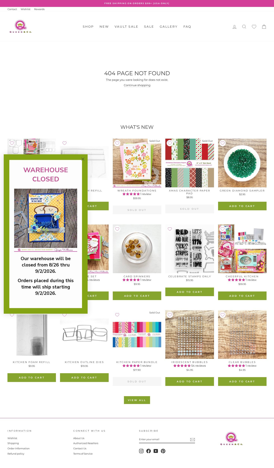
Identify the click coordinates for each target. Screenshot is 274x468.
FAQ (187, 26)
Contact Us (79, 448)
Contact (12, 9)
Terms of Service (83, 453)
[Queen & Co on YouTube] (156, 451)
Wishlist (25, 9)
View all (137, 400)
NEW (104, 26)
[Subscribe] (192, 439)
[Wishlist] (254, 26)
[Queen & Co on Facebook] (148, 451)
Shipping (13, 443)
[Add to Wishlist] (11, 143)
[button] (131, 194)
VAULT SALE (126, 26)
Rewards (39, 9)
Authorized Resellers (85, 443)
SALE (149, 26)
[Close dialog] (83, 159)
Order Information (18, 448)
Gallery (169, 26)
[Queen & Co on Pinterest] (163, 451)
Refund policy (15, 453)
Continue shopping (137, 85)
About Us (78, 438)
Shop (88, 26)
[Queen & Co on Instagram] (141, 451)
